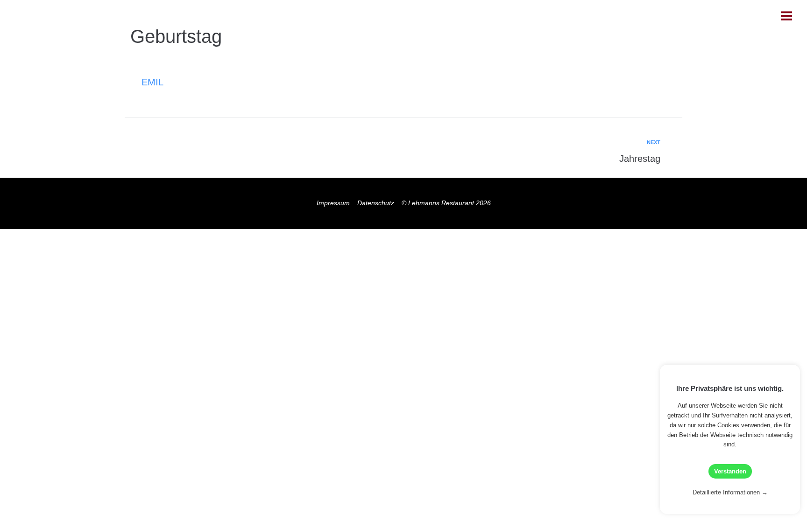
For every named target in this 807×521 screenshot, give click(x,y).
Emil (152, 82)
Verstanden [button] (730, 471)
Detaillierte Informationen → (730, 492)
